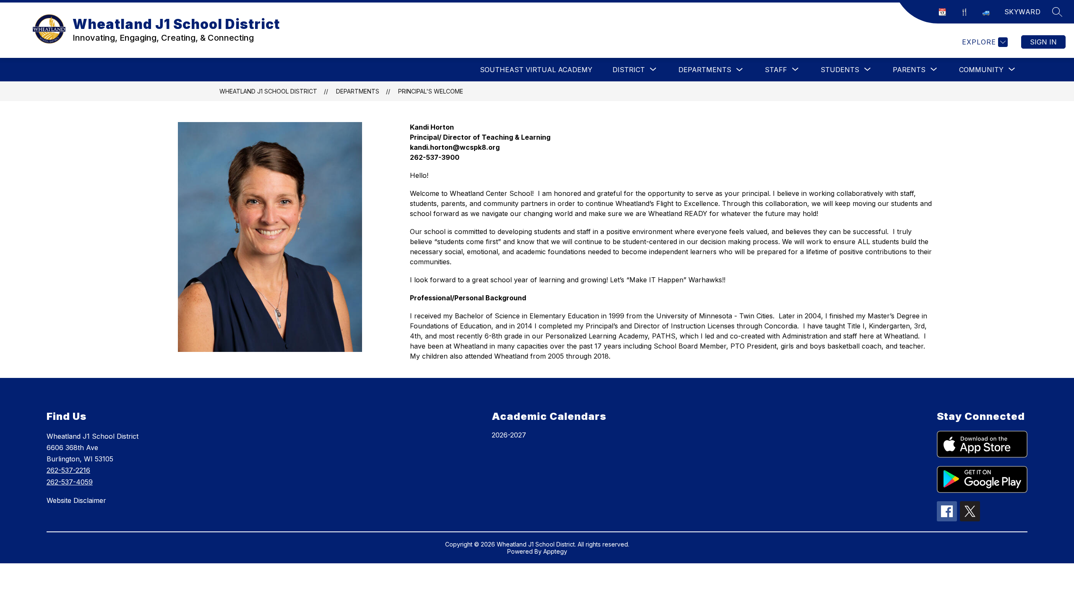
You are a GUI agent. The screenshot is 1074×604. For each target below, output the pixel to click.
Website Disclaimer (76, 500)
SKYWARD (1022, 12)
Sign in (1043, 42)
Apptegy (555, 551)
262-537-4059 (70, 482)
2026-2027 (509, 435)
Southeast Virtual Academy (536, 69)
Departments (704, 69)
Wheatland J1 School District (268, 91)
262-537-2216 (68, 470)
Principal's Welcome (430, 91)
